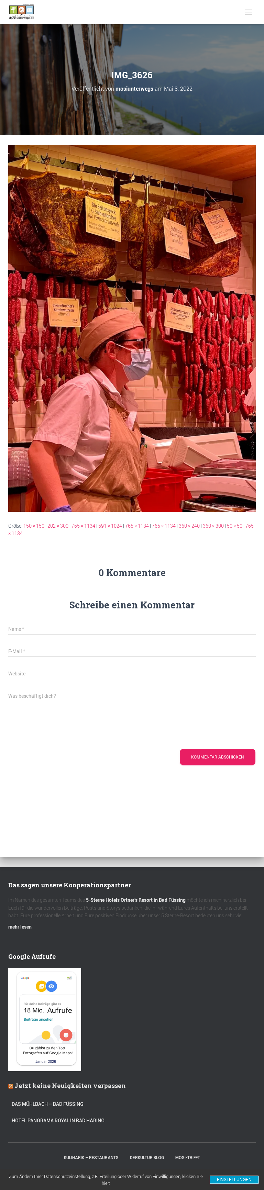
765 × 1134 (83, 526)
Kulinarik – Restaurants (91, 1157)
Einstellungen (234, 1179)
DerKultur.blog (147, 1157)
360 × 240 (189, 526)
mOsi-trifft (187, 1157)
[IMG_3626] (132, 328)
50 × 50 (234, 526)
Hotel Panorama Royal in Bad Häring (58, 1120)
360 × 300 (213, 526)
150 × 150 (33, 526)
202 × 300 (57, 526)
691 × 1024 (110, 526)
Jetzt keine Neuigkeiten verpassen (70, 1085)
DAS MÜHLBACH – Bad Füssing (48, 1104)
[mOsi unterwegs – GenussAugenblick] (24, 12)
